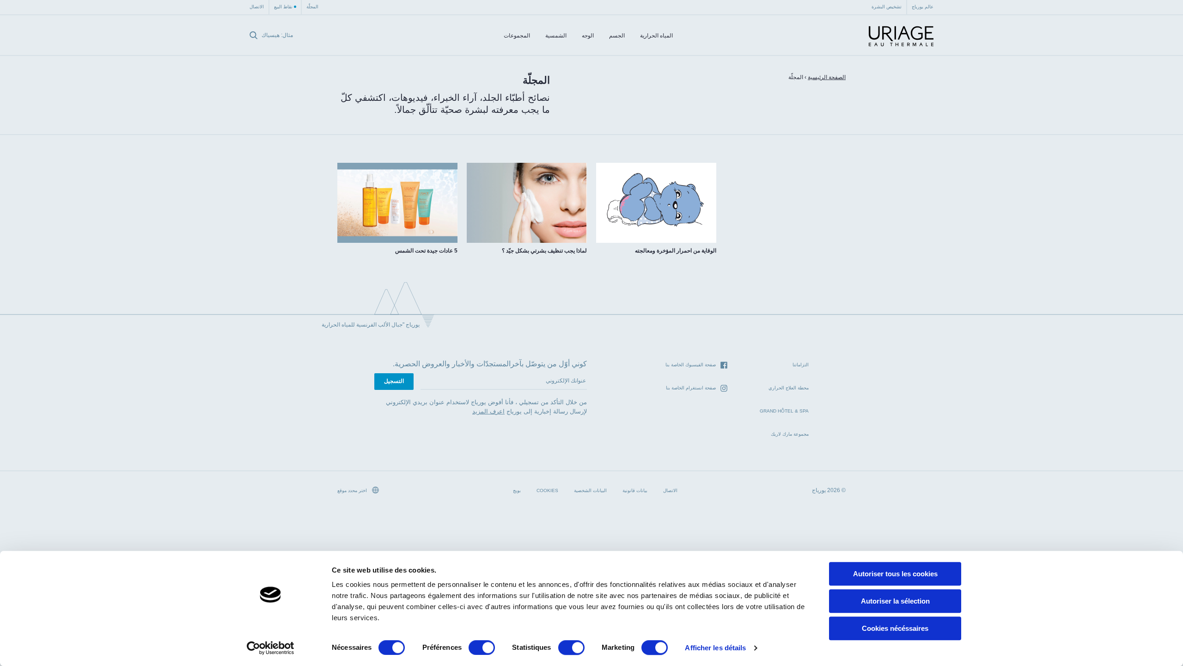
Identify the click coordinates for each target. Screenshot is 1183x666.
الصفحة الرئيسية (827, 77)
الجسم (617, 35)
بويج (517, 490)
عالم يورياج (922, 6)
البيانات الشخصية (590, 490)
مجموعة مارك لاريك (790, 434)
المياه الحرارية (656, 35)
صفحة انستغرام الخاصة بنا (691, 387)
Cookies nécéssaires (895, 628)
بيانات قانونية (634, 490)
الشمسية (556, 35)
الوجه (588, 35)
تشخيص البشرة (887, 6)
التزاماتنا (801, 364)
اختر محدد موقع (352, 490)
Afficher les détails (715, 648)
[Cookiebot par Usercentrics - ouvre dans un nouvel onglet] (270, 648)
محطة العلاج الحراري (788, 387)
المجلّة (312, 6)
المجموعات (517, 35)
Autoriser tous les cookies (895, 574)
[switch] (482, 647)
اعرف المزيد (488, 411)
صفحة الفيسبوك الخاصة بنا (690, 364)
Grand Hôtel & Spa (784, 410)
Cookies (547, 490)
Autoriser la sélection (895, 601)
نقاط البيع (283, 6)
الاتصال (257, 6)
